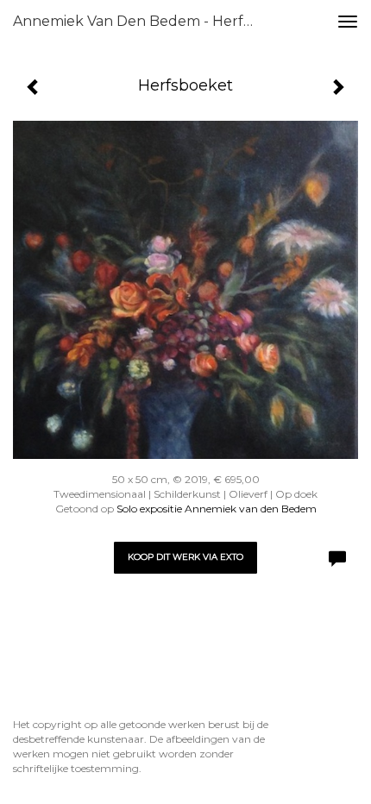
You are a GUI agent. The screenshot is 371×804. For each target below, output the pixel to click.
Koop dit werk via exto (185, 556)
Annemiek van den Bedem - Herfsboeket (141, 21)
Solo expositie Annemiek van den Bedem (216, 508)
